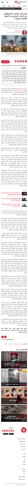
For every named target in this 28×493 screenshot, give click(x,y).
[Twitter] (11, 431)
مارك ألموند (17, 31)
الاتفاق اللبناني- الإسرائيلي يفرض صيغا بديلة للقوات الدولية (15, 418)
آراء (14, 6)
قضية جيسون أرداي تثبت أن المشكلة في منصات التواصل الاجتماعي (14, 364)
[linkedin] (6, 431)
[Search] (7, 2)
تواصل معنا (23, 446)
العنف (10, 92)
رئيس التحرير (22, 444)
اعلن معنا (23, 449)
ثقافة (4, 6)
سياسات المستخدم (21, 439)
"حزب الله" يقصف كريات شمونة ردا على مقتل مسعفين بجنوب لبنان (11, 193)
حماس (20, 90)
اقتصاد (9, 6)
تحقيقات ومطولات (21, 477)
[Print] (16, 61)
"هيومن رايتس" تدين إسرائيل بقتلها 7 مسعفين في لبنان (11, 205)
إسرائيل (21, 89)
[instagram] (9, 431)
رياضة (24, 471)
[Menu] (2, 2)
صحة (24, 474)
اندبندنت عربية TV (21, 479)
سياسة (19, 6)
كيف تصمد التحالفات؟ (16, 384)
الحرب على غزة (17, 344)
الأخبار (24, 6)
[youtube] (7, 431)
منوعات (23, 469)
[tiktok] (4, 431)
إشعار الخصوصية (22, 441)
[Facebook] (13, 431)
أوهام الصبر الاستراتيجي (17, 401)
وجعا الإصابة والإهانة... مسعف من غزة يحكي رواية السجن (11, 199)
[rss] (2, 431)
